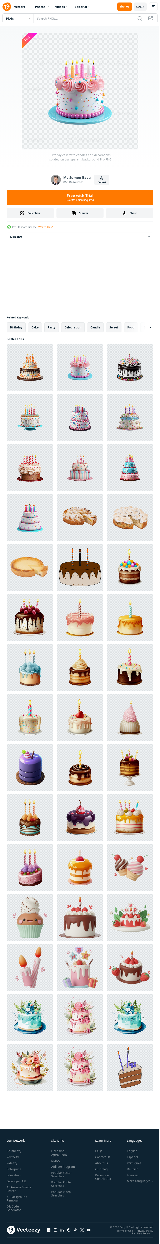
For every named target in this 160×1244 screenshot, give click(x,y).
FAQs (97, 1151)
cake (35, 327)
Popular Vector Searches (60, 1178)
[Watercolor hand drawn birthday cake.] (30, 1017)
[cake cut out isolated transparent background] (80, 517)
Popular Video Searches (60, 1197)
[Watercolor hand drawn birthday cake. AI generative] (130, 1017)
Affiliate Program (56, 1168)
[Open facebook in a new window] (48, 1229)
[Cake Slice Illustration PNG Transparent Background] (130, 1067)
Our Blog (100, 1169)
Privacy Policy (141, 1230)
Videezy (12, 1163)
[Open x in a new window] (82, 1229)
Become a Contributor (102, 1177)
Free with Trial (80, 197)
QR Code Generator (14, 1208)
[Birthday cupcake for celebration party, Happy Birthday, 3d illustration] (30, 917)
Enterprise (14, 1169)
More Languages (135, 1181)
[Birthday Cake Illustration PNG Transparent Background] (80, 567)
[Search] (139, 18)
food (131, 327)
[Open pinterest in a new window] (68, 1229)
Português (131, 1163)
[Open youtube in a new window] (88, 1229)
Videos (60, 7)
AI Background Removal (17, 1198)
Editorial (81, 7)
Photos (40, 7)
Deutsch (129, 1169)
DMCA (54, 1161)
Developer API (16, 1181)
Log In (140, 6)
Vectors (19, 7)
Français (129, 1175)
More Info (16, 237)
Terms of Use (122, 1230)
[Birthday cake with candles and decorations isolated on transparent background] (30, 367)
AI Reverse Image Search (16, 1189)
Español (129, 1157)
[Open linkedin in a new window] (62, 1229)
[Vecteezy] (6, 7)
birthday (16, 327)
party (51, 327)
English (129, 1151)
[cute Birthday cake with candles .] (130, 567)
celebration (73, 327)
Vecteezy (13, 1157)
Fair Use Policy (138, 1233)
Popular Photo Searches (60, 1187)
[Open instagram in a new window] (55, 1229)
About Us (100, 1163)
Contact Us (101, 1157)
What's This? (45, 227)
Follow (102, 182)
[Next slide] (143, 327)
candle (95, 327)
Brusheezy (14, 1151)
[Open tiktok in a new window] (75, 1229)
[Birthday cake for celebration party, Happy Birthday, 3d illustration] (80, 917)
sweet (113, 327)
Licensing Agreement (58, 1152)
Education (14, 1175)
